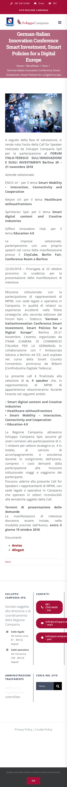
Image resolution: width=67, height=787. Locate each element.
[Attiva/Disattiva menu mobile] (60, 22)
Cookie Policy (43, 729)
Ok (33, 780)
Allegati (18, 550)
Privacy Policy (23, 729)
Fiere (8, 561)
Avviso (17, 545)
